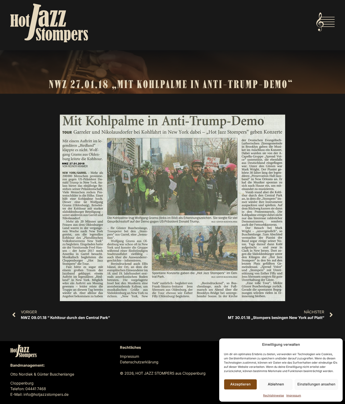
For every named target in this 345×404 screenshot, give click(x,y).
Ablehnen (276, 384)
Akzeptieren (240, 384)
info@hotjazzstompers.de (46, 394)
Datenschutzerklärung (139, 362)
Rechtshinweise (273, 395)
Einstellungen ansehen (316, 384)
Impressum (293, 395)
